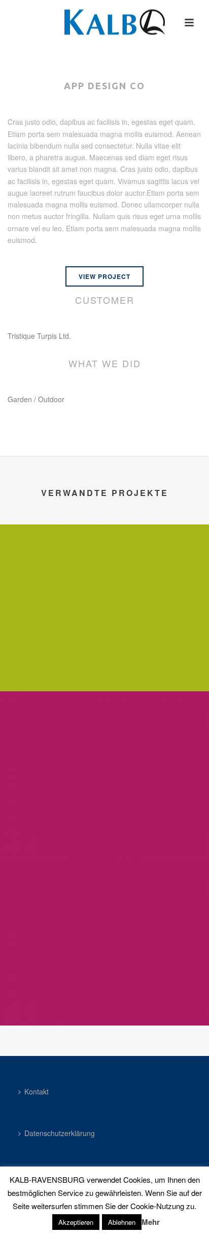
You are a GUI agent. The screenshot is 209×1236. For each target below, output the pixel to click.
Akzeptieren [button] (75, 1222)
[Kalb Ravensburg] (104, 23)
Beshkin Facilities (104, 999)
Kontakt (36, 1091)
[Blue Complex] (104, 566)
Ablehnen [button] (121, 1222)
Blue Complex (105, 664)
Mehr (151, 1221)
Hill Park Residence (104, 832)
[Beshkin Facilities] (104, 900)
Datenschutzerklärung (59, 1133)
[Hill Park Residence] (104, 733)
